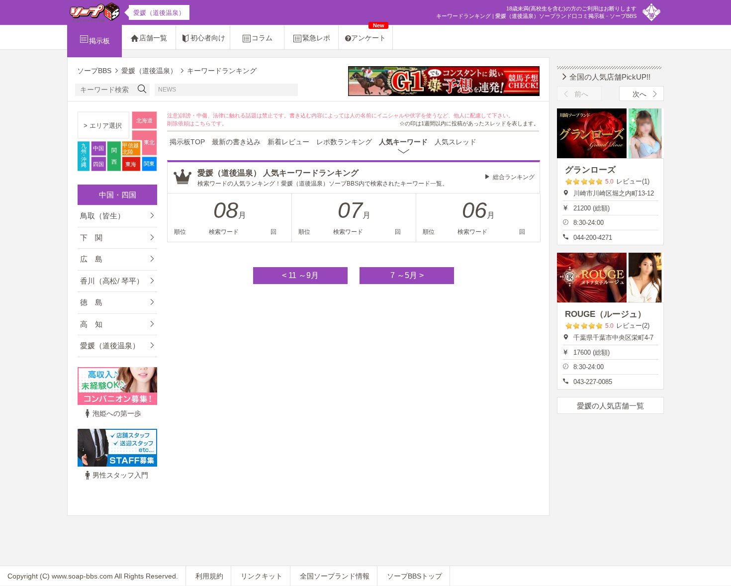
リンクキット (261, 576)
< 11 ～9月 (300, 275)
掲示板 (99, 41)
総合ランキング (514, 177)
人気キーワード (403, 142)
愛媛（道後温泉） (110, 345)
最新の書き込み (236, 142)
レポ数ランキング (344, 142)
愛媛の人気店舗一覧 (610, 405)
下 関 (91, 237)
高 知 (91, 324)
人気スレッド (455, 142)
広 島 (91, 259)
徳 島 (91, 302)
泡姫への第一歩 (116, 413)
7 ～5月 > (407, 275)
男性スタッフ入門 (120, 475)
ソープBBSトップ (414, 576)
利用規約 (209, 576)
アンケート (368, 33)
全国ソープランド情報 (334, 576)
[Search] (142, 90)
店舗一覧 (153, 38)
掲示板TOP (187, 142)
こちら (202, 123)
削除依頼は (180, 123)
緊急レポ (316, 38)
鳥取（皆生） (102, 215)
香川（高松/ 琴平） (112, 281)
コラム (262, 38)
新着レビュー (288, 142)
